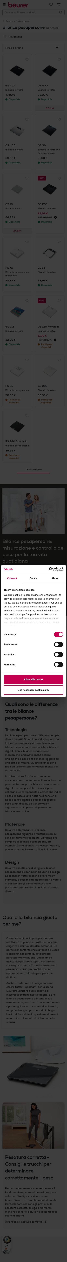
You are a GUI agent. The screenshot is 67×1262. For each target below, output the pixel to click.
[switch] (58, 644)
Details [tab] (34, 578)
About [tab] (55, 578)
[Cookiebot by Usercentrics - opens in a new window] (49, 569)
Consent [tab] (12, 578)
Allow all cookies (33, 679)
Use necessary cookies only (33, 690)
